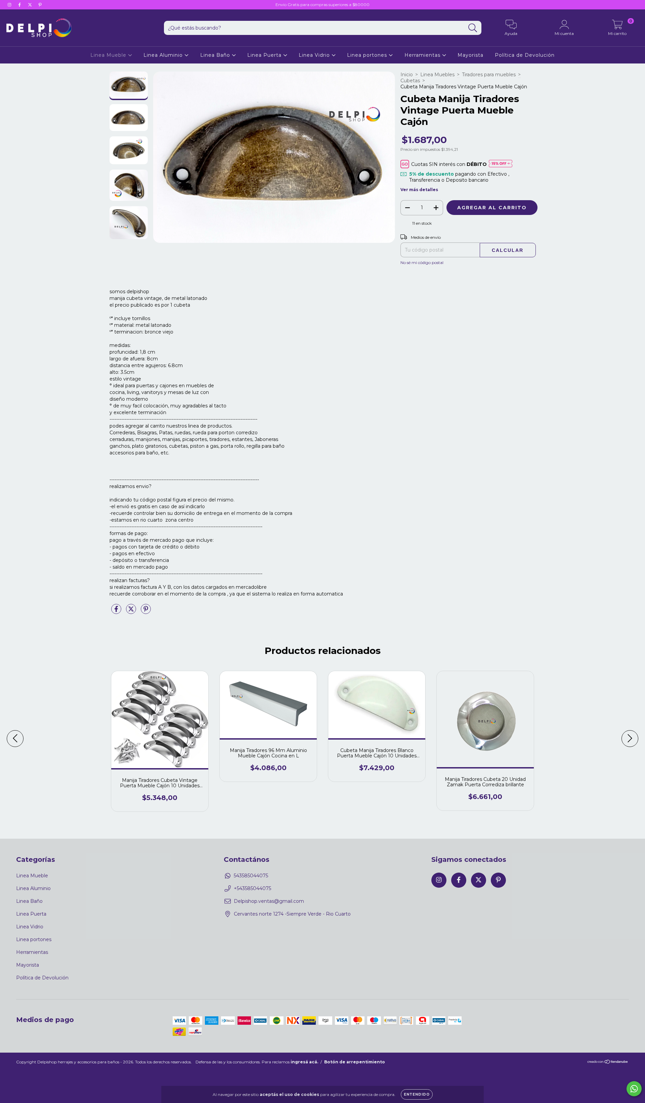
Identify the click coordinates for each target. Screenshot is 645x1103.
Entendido (417, 1094)
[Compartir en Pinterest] (146, 612)
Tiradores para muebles (489, 75)
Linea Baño (216, 55)
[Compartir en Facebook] (117, 612)
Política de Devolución (525, 55)
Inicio (406, 75)
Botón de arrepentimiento (354, 1061)
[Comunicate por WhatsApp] (634, 1088)
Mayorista (470, 55)
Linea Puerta (265, 55)
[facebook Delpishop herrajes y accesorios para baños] (20, 5)
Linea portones (368, 55)
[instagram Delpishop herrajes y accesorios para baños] (10, 5)
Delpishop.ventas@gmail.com (269, 901)
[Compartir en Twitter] (131, 612)
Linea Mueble (109, 55)
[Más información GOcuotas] (500, 164)
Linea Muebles (437, 75)
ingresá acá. (304, 1061)
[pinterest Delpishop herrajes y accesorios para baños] (40, 5)
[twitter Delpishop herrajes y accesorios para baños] (31, 5)
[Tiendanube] (608, 1062)
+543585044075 (252, 888)
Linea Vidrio (315, 55)
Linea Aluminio (163, 55)
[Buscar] (473, 28)
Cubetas (410, 81)
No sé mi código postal (421, 262)
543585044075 (251, 876)
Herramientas (423, 55)
